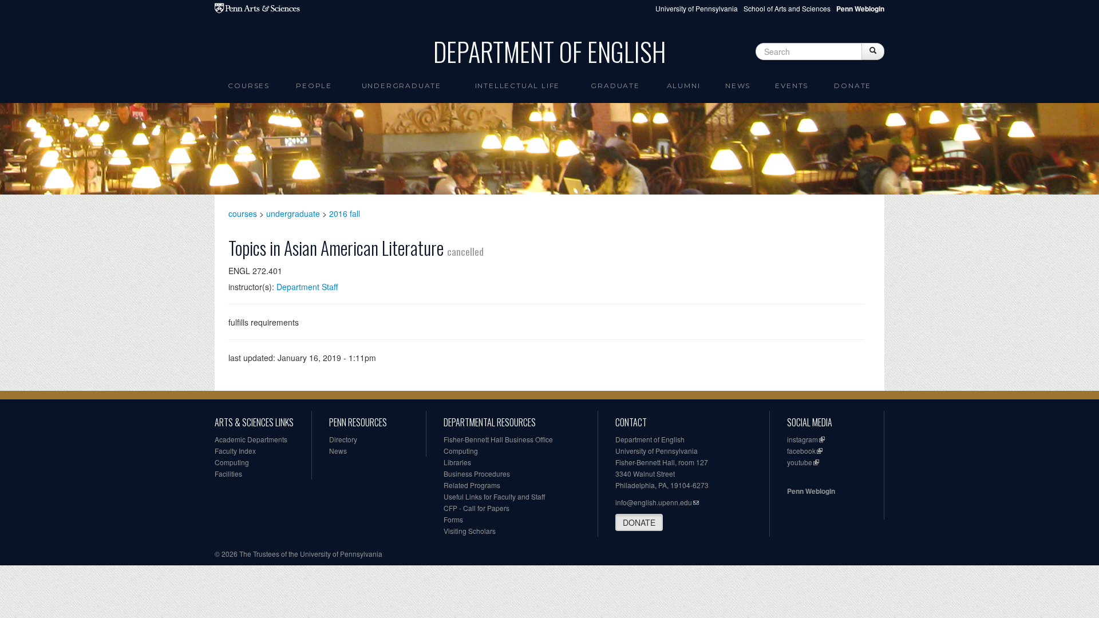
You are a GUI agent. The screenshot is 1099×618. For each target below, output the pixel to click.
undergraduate (293, 213)
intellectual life (517, 85)
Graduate (615, 85)
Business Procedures (477, 473)
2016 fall (344, 213)
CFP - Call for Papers (476, 508)
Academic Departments (251, 439)
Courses (249, 85)
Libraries (457, 462)
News (737, 85)
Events (791, 85)
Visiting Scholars (470, 531)
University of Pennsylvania (696, 8)
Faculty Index (235, 450)
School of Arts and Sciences (787, 8)
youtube (799, 462)
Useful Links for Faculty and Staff (494, 496)
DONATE (639, 522)
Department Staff (307, 286)
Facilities (228, 473)
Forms (453, 519)
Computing (232, 462)
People (314, 85)
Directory (343, 439)
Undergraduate (401, 85)
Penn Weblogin (811, 491)
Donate (852, 85)
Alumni (684, 85)
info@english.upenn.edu (653, 502)
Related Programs (472, 485)
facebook (801, 450)
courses (242, 213)
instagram (802, 439)
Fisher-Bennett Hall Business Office (498, 439)
